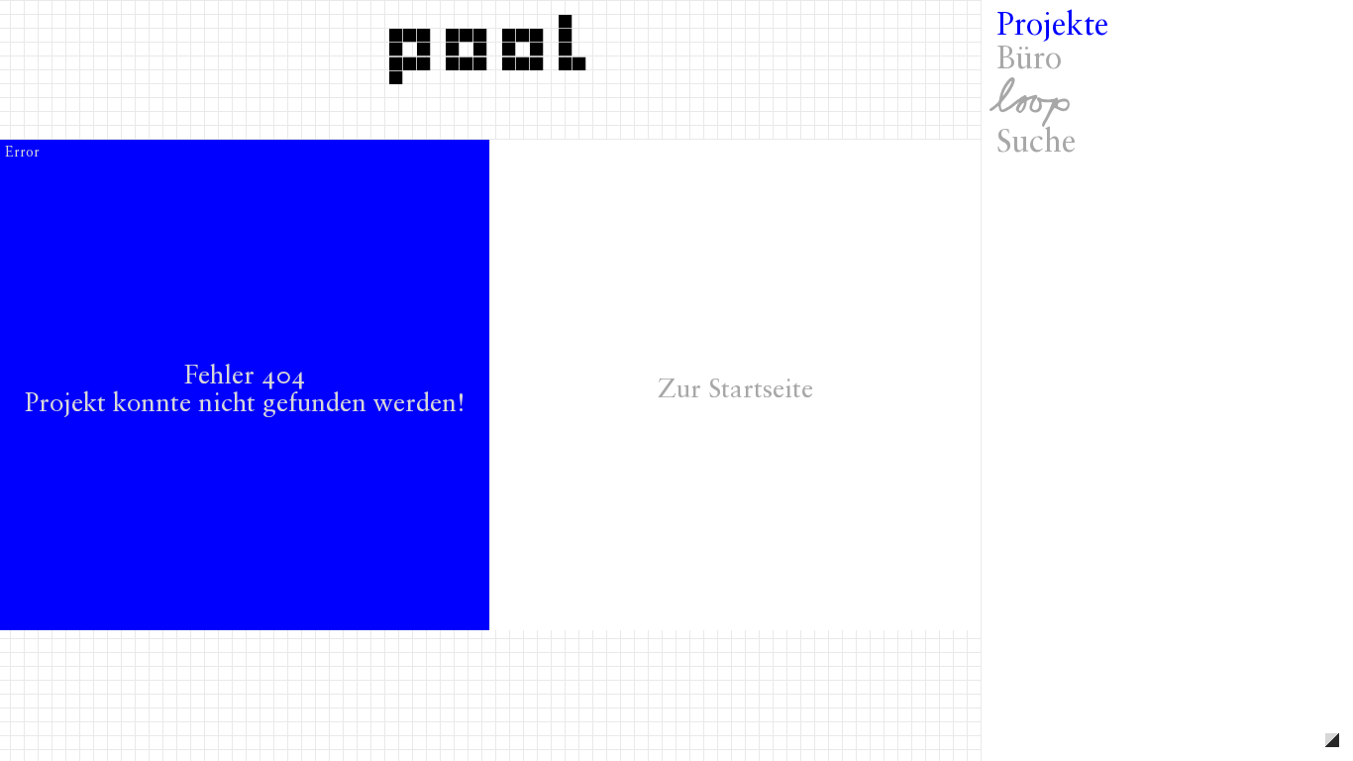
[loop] (1167, 102)
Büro (1029, 60)
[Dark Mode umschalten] (1332, 740)
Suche (1036, 144)
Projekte (1052, 27)
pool (494, 42)
